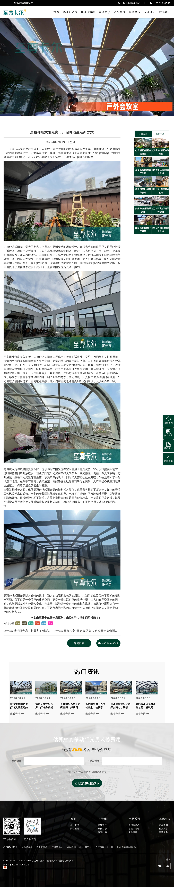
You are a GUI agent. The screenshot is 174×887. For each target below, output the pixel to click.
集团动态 (102, 828)
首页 (56, 12)
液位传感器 (27, 846)
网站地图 (74, 828)
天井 (37, 623)
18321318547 (110, 643)
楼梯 (44, 623)
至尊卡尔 (74, 825)
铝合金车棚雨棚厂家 (127, 846)
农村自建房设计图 (104, 846)
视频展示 (134, 12)
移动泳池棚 (88, 12)
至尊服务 (163, 832)
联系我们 (164, 12)
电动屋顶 (104, 12)
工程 (18, 623)
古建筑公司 (57, 846)
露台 (31, 623)
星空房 (88, 846)
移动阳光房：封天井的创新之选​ (27, 632)
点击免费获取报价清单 (87, 783)
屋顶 (50, 623)
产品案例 (119, 12)
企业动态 (149, 12)
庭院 (24, 623)
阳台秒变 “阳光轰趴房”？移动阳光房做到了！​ (84, 632)
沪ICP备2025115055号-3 (16, 864)
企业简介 (102, 825)
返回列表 (79, 643)
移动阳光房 (70, 12)
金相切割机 (42, 846)
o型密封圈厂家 (74, 846)
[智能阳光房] (15, 12)
